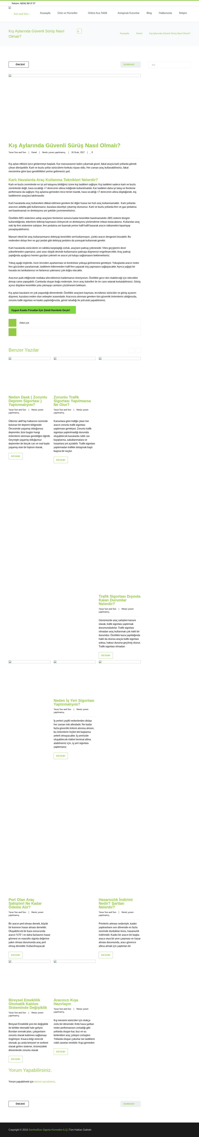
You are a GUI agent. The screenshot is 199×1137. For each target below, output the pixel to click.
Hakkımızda (165, 13)
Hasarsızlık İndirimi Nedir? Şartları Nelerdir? (116, 903)
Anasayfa (45, 13)
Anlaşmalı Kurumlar (128, 13)
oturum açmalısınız (44, 1081)
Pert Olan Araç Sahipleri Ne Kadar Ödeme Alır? (25, 903)
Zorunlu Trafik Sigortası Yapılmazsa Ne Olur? (72, 401)
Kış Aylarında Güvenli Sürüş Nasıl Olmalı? (64, 145)
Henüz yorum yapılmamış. (54, 152)
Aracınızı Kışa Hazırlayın (66, 1002)
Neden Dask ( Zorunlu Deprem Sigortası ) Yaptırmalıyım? (28, 401)
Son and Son (20, 152)
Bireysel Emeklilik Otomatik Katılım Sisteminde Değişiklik (28, 1004)
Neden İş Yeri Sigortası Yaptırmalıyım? (74, 702)
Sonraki (128, 64)
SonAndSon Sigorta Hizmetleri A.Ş (48, 1129)
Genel (139, 33)
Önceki (20, 64)
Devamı (15, 456)
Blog (149, 13)
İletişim (183, 13)
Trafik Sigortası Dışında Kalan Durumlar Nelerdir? (119, 600)
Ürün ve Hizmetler (67, 13)
